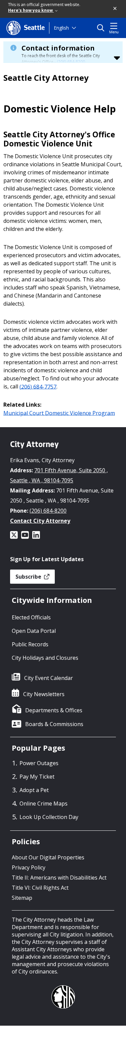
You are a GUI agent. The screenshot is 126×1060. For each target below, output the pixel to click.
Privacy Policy (28, 867)
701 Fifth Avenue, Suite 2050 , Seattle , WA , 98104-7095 (59, 475)
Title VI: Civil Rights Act (40, 887)
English (61, 28)
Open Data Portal (34, 631)
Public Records (30, 644)
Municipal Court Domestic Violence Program (59, 412)
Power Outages (38, 763)
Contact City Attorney (40, 520)
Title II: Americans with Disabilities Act (59, 877)
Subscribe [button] (29, 576)
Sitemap (22, 897)
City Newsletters (44, 694)
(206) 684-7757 (37, 386)
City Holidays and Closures (45, 657)
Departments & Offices (53, 710)
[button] (115, 9)
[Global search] (102, 28)
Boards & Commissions (54, 724)
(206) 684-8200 (71, 62)
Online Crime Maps (43, 803)
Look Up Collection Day (48, 817)
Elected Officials (31, 617)
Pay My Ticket (36, 776)
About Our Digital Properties (48, 857)
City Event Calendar (48, 678)
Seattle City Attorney (46, 77)
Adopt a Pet (34, 790)
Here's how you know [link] (31, 10)
